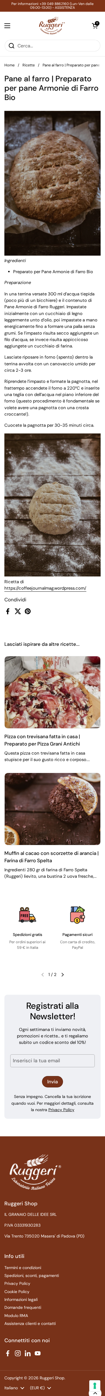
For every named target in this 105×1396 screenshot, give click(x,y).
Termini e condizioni (22, 1267)
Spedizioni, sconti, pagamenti (31, 1275)
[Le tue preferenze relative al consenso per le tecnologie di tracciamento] (94, 1385)
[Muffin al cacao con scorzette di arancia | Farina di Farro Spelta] (52, 809)
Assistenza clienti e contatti (30, 1323)
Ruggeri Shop (52, 1377)
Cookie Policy (16, 1291)
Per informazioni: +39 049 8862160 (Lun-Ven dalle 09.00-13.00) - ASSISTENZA (52, 6)
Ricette (28, 65)
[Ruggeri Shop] (51, 25)
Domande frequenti (22, 1307)
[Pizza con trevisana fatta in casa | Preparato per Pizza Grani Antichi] (52, 692)
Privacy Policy (61, 1109)
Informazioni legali (21, 1299)
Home (9, 65)
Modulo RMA (16, 1315)
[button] (95, 26)
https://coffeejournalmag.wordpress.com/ (45, 588)
